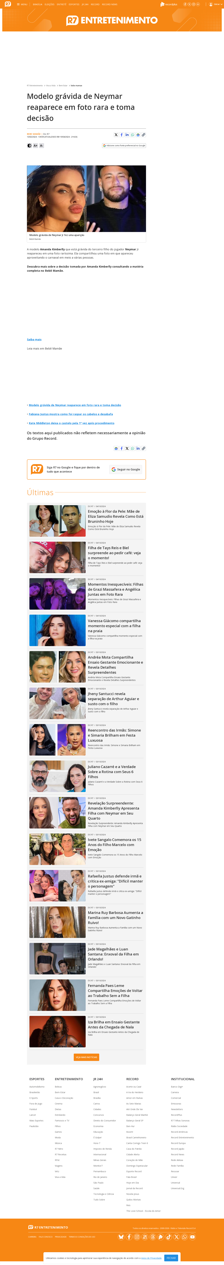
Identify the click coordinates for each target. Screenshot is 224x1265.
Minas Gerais (99, 1160)
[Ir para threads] (152, 1237)
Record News (109, 4)
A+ (35, 145)
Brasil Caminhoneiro (136, 1137)
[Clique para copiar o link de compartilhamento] (143, 134)
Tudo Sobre (99, 1199)
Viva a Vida (50, 85)
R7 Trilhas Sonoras (180, 1120)
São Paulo (98, 1182)
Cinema (58, 1103)
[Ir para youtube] (192, 1237)
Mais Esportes (36, 1120)
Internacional (99, 1154)
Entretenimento (69, 1079)
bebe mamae (76, 85)
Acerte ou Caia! (133, 1086)
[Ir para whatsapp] (184, 1237)
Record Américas (179, 1131)
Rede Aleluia (177, 1160)
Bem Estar (63, 85)
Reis (128, 1205)
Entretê (61, 4)
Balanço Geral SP (134, 1120)
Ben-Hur (130, 1126)
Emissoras (176, 1103)
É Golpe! (97, 1137)
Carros (96, 1103)
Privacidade (60, 1237)
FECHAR (171, 1258)
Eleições (49, 4)
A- (41, 145)
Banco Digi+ (177, 1086)
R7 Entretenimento (35, 85)
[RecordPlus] (168, 4)
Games (58, 1131)
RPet (57, 1160)
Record (95, 4)
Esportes (74, 4)
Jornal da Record (134, 1188)
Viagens (58, 1165)
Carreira (175, 1092)
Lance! (32, 1114)
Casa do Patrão (134, 1148)
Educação (98, 1131)
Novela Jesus (132, 1194)
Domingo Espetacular (137, 1165)
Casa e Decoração (64, 1097)
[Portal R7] (8, 4)
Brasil (96, 1092)
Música (58, 1143)
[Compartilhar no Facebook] (121, 134)
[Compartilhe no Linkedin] (127, 134)
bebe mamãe (34, 133)
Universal (175, 1182)
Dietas (58, 1109)
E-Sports (33, 1097)
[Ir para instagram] (194, 4)
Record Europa (178, 1143)
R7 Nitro (59, 1148)
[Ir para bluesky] (121, 1237)
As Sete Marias (133, 1103)
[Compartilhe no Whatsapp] (132, 134)
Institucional (183, 1079)
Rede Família (177, 1165)
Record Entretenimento (182, 1137)
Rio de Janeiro (100, 1177)
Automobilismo (36, 1086)
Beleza (58, 1086)
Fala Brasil (131, 1177)
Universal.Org (177, 1188)
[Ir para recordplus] (160, 1237)
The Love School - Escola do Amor (143, 1210)
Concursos (98, 1114)
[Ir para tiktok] (168, 1237)
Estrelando (60, 1114)
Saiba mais (34, 339)
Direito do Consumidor (104, 1120)
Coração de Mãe (134, 1160)
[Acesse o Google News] (138, 135)
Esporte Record (134, 1171)
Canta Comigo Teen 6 (137, 1143)
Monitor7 (98, 1165)
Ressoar (175, 1171)
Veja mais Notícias (86, 1057)
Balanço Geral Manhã (137, 1114)
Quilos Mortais (133, 1199)
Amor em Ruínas (134, 1097)
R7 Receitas (60, 1154)
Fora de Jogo (35, 1103)
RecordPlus (176, 1114)
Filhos (58, 1126)
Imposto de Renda (102, 1148)
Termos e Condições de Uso (82, 1237)
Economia (98, 1126)
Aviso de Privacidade (151, 1258)
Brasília (37, 4)
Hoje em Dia (132, 1182)
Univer (174, 1177)
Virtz (57, 1171)
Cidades (97, 1109)
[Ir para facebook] (185, 4)
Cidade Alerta (132, 1154)
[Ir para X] (189, 4)
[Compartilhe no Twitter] (116, 134)
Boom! (129, 1131)
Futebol (33, 1109)
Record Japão (177, 1148)
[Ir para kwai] (145, 1237)
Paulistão (34, 1126)
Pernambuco (99, 1171)
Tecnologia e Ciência (103, 1194)
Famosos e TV (62, 1120)
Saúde (96, 1188)
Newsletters (177, 1109)
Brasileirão (34, 1092)
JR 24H (85, 4)
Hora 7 (96, 1143)
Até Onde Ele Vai (134, 1109)
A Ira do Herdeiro (134, 1092)
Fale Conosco (46, 1237)
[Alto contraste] (29, 145)
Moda (58, 1137)
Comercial (176, 1097)
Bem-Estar (60, 1092)
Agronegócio (99, 1086)
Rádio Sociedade (179, 1126)
